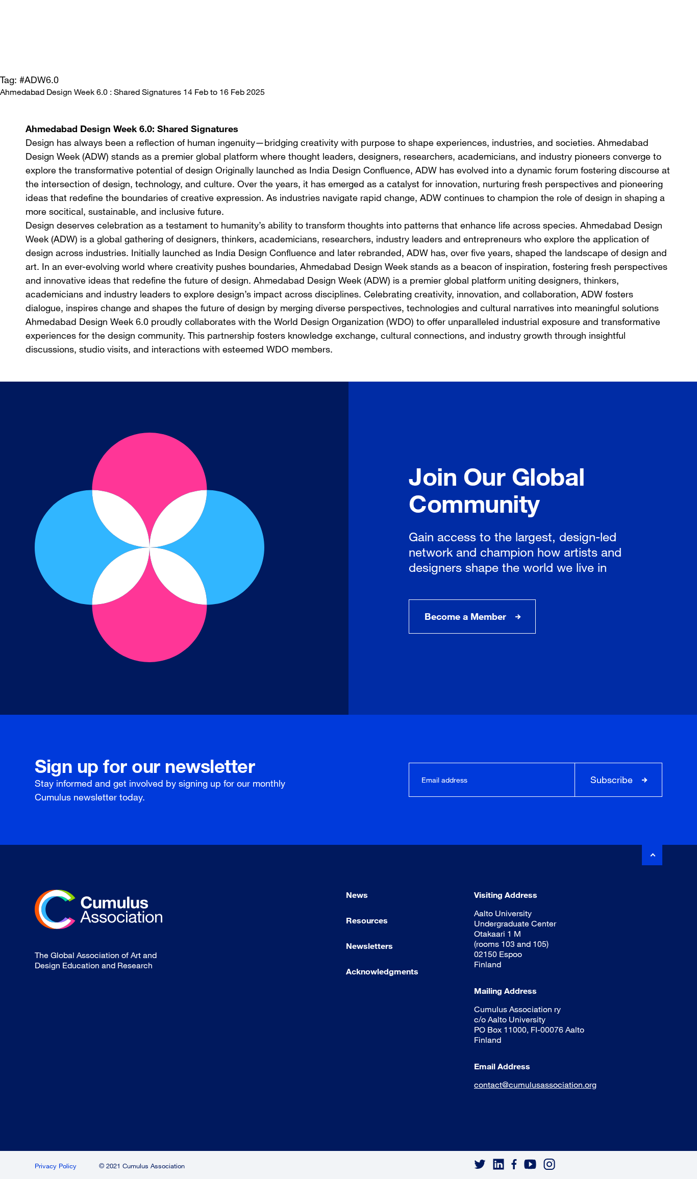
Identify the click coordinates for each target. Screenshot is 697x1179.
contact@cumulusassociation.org (535, 1084)
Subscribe (611, 779)
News (357, 894)
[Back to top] (652, 855)
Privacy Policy (56, 1166)
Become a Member (465, 616)
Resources (367, 920)
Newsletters (369, 945)
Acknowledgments (382, 971)
